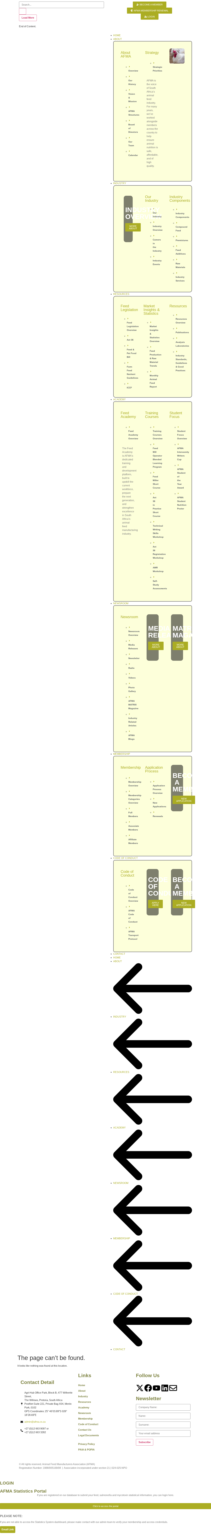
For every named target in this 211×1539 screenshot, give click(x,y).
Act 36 (130, 340)
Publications (182, 332)
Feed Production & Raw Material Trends (155, 358)
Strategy (152, 52)
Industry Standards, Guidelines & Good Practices (181, 363)
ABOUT (117, 961)
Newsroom (129, 617)
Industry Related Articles (132, 722)
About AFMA (126, 54)
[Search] (22, 11)
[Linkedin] (165, 1388)
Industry (83, 1396)
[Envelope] (173, 1388)
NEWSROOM (120, 1183)
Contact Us (84, 1430)
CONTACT (119, 1349)
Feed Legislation (129, 308)
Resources (178, 306)
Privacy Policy (86, 1444)
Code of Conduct (127, 873)
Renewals (158, 816)
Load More (28, 17)
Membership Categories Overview (134, 799)
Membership (131, 767)
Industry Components (179, 199)
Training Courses (152, 415)
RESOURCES (121, 1072)
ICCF (129, 387)
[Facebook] (148, 1388)
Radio (131, 668)
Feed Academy (128, 415)
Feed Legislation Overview (133, 326)
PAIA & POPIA (86, 1449)
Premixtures (182, 240)
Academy (83, 1407)
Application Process (154, 769)
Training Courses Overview (157, 435)
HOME (117, 957)
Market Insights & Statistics (151, 310)
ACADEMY (119, 1127)
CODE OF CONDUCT (125, 1294)
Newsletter (133, 658)
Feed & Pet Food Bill (131, 353)
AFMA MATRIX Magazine (133, 705)
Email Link (8, 1529)
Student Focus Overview (182, 435)
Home (81, 1385)
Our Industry (151, 199)
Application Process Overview (159, 789)
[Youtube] (156, 1388)
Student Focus (175, 415)
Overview (133, 70)
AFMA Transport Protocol (133, 935)
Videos (132, 678)
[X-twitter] (140, 1388)
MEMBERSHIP (121, 1238)
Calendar (133, 155)
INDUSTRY (119, 1016)
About (81, 1391)
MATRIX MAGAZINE (191, 632)
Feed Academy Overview (133, 435)
